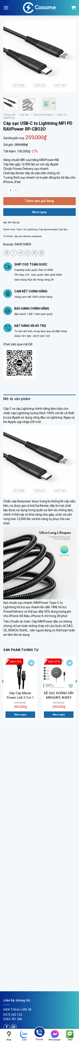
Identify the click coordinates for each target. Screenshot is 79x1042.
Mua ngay (39, 212)
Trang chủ (9, 114)
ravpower (37, 236)
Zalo (24, 1039)
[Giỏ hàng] (73, 8)
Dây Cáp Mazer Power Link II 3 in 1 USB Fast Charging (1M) (20, 695)
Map (9, 1039)
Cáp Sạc (24, 114)
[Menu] (6, 7)
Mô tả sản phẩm (16, 399)
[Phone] (39, 1033)
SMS (70, 1039)
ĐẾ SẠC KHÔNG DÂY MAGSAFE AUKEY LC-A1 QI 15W (59, 695)
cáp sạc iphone (22, 236)
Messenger (55, 1039)
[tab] (39, 399)
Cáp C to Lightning (27, 229)
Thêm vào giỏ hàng (39, 201)
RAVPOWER (23, 244)
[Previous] (10, 56)
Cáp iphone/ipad (43, 114)
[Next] (69, 56)
